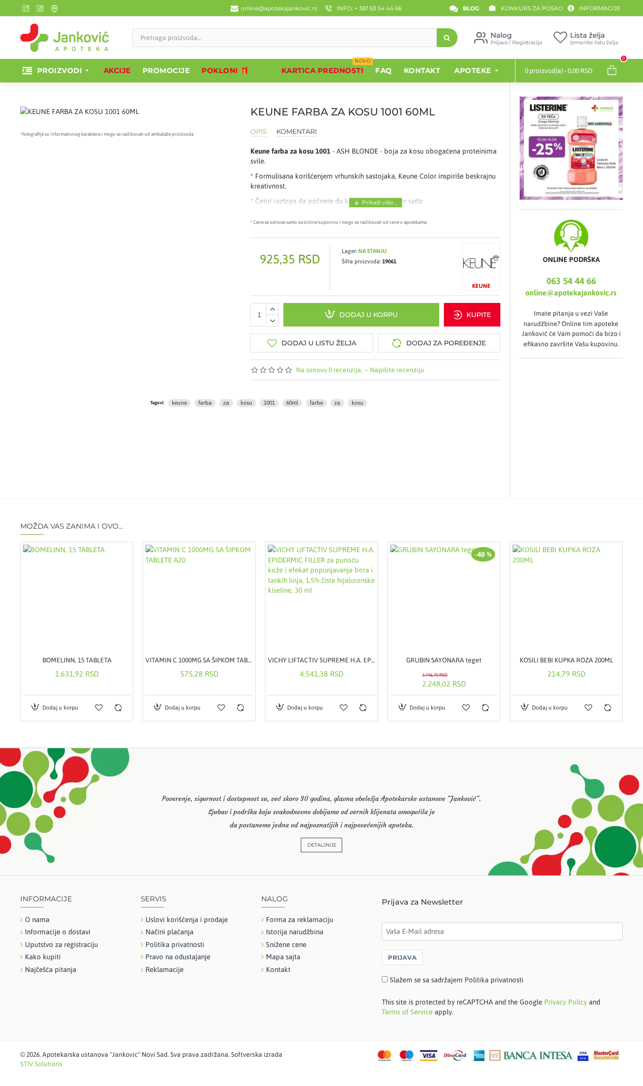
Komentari (296, 132)
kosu (246, 403)
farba (205, 403)
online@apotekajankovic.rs (571, 292)
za (226, 403)
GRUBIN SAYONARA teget (444, 660)
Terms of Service (407, 1012)
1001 (269, 403)
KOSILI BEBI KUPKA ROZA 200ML (566, 660)
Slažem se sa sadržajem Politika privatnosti (456, 980)
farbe (316, 403)
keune (179, 403)
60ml (292, 403)
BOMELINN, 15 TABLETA (77, 660)
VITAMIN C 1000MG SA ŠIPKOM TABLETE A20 (199, 660)
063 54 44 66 (571, 281)
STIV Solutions (41, 1064)
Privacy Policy (565, 1002)
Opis (258, 132)
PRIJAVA (402, 957)
